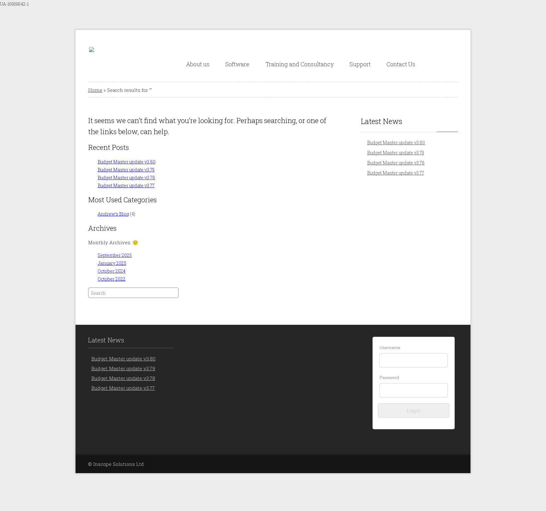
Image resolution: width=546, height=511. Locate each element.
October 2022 (111, 279)
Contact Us (400, 64)
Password (389, 377)
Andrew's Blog (113, 214)
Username (389, 347)
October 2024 (111, 271)
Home (95, 90)
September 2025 (115, 255)
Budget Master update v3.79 (126, 170)
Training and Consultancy (299, 64)
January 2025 (112, 263)
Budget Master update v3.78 (126, 178)
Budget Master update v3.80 (126, 162)
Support (360, 64)
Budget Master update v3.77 (126, 185)
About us (197, 64)
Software (237, 64)
